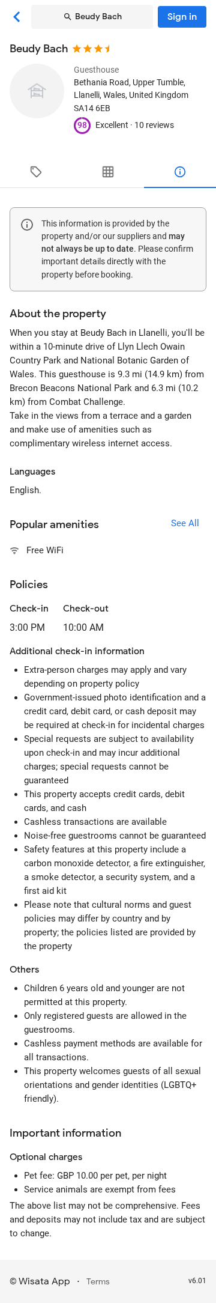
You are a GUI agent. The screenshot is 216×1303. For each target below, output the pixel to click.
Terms (98, 1282)
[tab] (36, 172)
